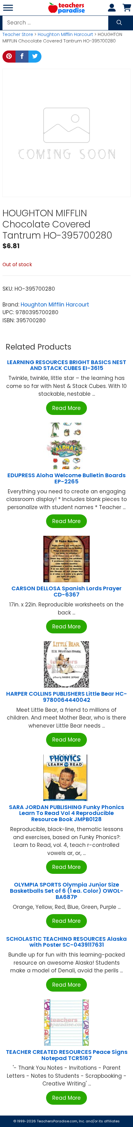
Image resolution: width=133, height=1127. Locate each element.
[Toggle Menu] (8, 8)
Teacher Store (17, 34)
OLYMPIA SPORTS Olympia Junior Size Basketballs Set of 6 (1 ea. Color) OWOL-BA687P (66, 891)
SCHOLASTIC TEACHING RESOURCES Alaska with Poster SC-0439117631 (66, 942)
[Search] (119, 22)
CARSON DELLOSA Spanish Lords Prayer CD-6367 (66, 591)
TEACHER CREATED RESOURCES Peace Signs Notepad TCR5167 (66, 1055)
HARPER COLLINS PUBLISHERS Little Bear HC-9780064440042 (66, 697)
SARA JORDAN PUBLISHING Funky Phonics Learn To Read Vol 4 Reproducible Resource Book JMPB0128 (66, 813)
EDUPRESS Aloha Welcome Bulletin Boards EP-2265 (66, 478)
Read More (66, 408)
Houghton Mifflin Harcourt (65, 34)
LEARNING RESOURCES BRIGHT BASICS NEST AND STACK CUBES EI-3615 (66, 365)
